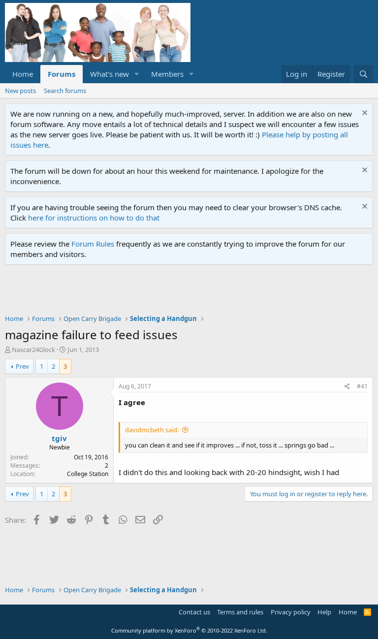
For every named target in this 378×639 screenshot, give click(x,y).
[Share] (347, 386)
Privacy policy (291, 611)
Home (22, 74)
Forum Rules (92, 244)
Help (324, 611)
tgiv (59, 438)
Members (167, 74)
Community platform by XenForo (189, 630)
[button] (137, 74)
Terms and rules (240, 611)
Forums (61, 74)
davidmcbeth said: (152, 429)
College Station (87, 474)
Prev (22, 366)
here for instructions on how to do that (93, 218)
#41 (362, 386)
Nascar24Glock (33, 349)
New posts (20, 90)
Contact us (194, 611)
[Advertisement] (184, 292)
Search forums (65, 90)
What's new (109, 74)
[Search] (363, 74)
